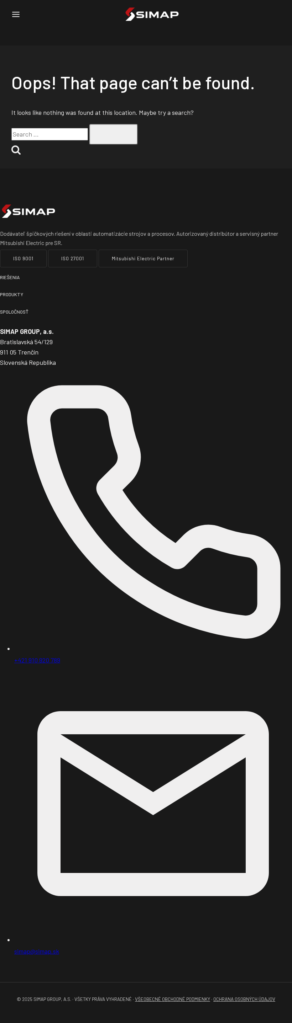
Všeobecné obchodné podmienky (172, 999)
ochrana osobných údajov (244, 999)
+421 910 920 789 (37, 660)
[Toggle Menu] (16, 14)
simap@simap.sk (36, 951)
